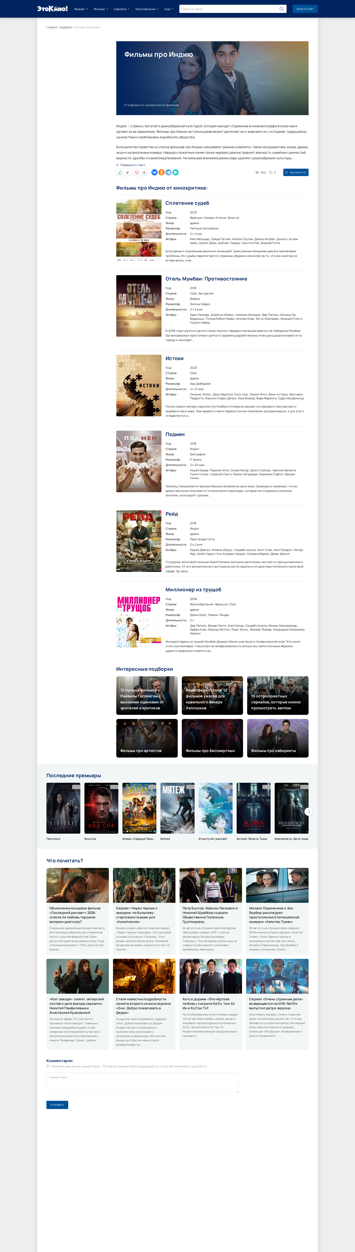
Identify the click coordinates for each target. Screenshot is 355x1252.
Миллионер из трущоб (193, 589)
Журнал (79, 9)
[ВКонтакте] (154, 172)
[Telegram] (168, 172)
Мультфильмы (145, 9)
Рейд (172, 513)
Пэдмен (175, 434)
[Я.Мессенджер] (175, 172)
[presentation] (308, 812)
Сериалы (120, 9)
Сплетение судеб (187, 202)
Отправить (57, 1104)
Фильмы (99, 9)
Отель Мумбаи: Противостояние (206, 278)
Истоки (175, 358)
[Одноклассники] (161, 172)
